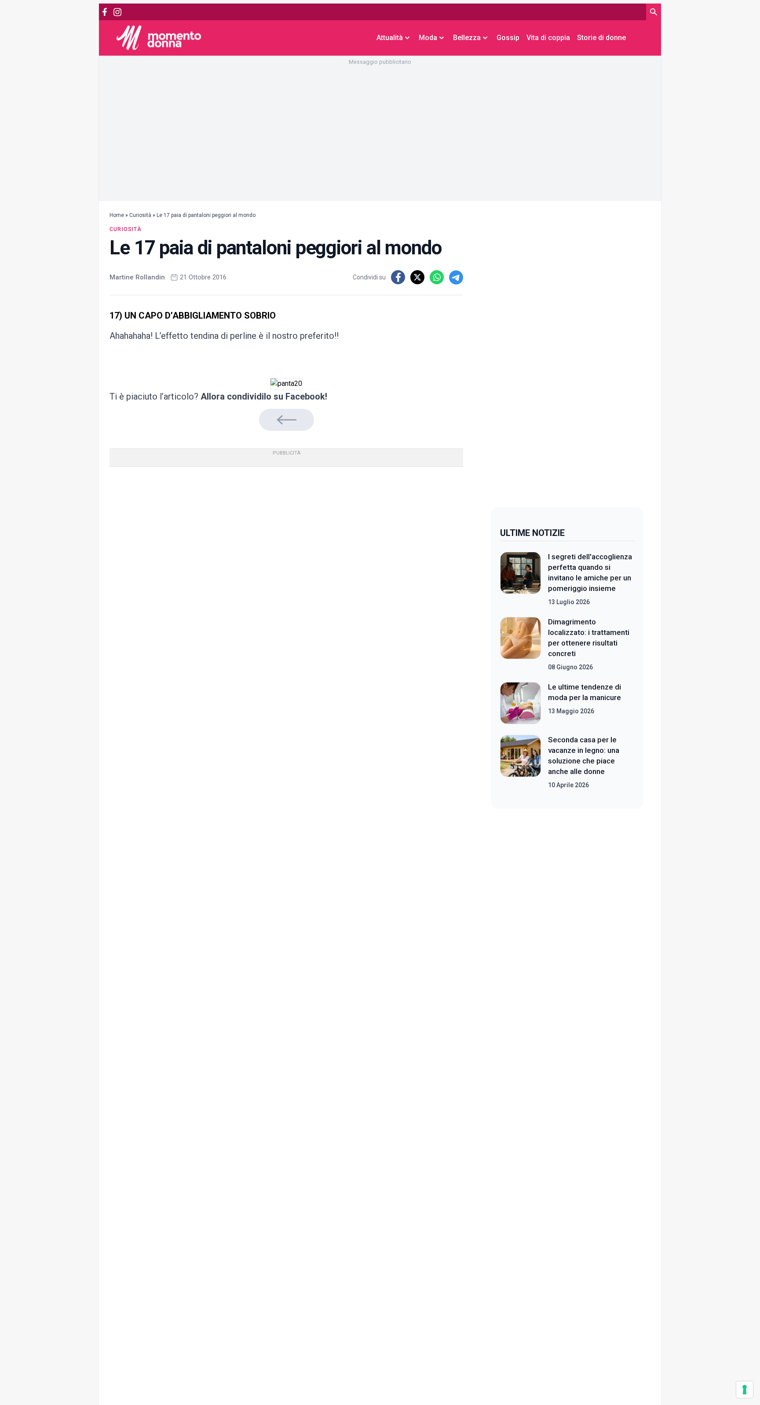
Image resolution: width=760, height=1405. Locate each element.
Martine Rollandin (137, 277)
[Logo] (159, 38)
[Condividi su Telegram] (456, 277)
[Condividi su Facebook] (398, 277)
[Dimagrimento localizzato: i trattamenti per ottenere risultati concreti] (520, 644)
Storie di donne (601, 37)
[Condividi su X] (417, 277)
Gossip (508, 37)
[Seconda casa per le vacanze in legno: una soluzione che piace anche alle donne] (520, 762)
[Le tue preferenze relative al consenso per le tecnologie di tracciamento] (744, 1389)
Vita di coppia (548, 37)
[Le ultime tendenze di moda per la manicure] (520, 703)
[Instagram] (117, 12)
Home (117, 215)
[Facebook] (105, 12)
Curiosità (140, 215)
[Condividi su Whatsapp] (437, 277)
